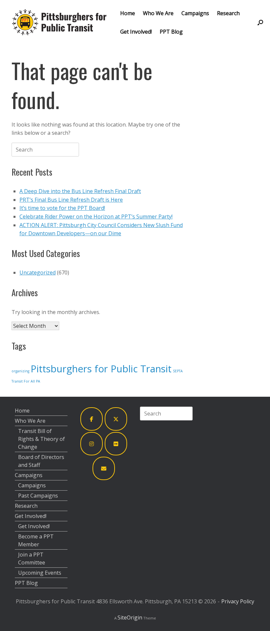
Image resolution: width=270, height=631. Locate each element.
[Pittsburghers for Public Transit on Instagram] (91, 443)
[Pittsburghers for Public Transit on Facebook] (91, 419)
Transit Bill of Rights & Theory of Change (41, 438)
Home (127, 13)
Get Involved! (136, 31)
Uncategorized (37, 272)
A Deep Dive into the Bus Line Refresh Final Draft (80, 191)
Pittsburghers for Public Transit (101, 368)
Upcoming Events (39, 572)
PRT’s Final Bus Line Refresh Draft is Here (71, 199)
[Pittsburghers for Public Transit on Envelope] (104, 468)
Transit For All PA (26, 381)
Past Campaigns (38, 495)
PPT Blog (171, 31)
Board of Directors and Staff (41, 461)
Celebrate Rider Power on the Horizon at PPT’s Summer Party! (96, 216)
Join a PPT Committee (31, 558)
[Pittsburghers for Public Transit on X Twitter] (116, 419)
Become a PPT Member (36, 540)
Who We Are (158, 13)
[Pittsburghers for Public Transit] (59, 22)
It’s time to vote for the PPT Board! (62, 208)
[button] (260, 22)
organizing (20, 371)
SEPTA (178, 371)
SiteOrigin (130, 617)
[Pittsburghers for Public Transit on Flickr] (116, 443)
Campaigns (195, 13)
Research (228, 13)
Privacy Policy (237, 601)
